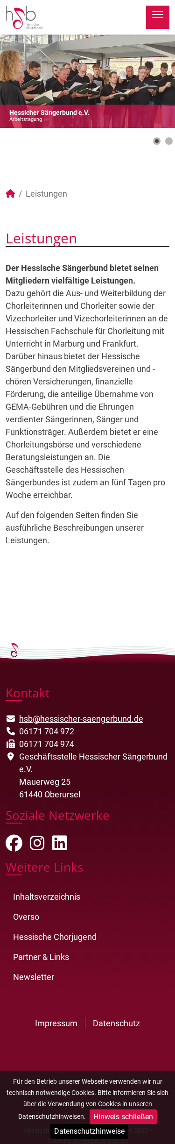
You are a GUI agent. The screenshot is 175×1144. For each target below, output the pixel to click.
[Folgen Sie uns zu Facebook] (14, 846)
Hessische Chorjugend (55, 937)
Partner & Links (41, 957)
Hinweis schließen (123, 1116)
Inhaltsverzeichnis (46, 897)
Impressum (56, 1023)
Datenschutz (116, 1023)
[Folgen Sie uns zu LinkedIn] (59, 846)
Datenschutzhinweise (89, 1131)
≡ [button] (157, 17)
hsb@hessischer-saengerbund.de (81, 719)
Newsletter (33, 977)
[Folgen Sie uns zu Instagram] (37, 846)
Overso (26, 917)
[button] (146, 81)
